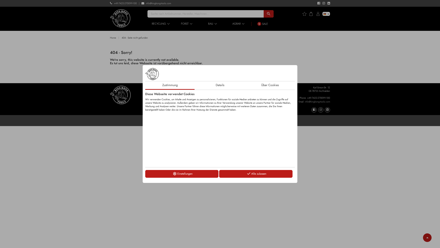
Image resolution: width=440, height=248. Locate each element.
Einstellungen (184, 174)
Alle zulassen (258, 174)
